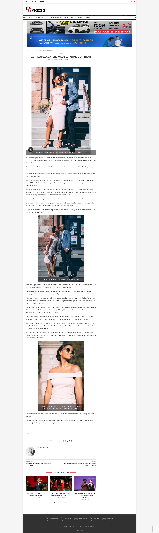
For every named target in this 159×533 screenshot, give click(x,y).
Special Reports (55, 17)
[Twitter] (126, 2)
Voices (65, 17)
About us (27, 1)
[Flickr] (132, 2)
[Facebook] (123, 2)
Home (24, 17)
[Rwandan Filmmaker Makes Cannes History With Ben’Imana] (85, 483)
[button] (28, 489)
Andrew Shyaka (58, 59)
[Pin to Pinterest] (69, 441)
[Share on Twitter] (67, 441)
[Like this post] (63, 441)
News (30, 17)
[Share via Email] (71, 441)
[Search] (135, 17)
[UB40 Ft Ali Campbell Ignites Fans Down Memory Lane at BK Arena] (37, 483)
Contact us (34, 1)
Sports (72, 17)
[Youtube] (135, 2)
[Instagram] (129, 2)
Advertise (42, 1)
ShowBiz (87, 17)
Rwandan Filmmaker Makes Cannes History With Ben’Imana (85, 495)
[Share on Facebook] (65, 441)
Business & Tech (41, 17)
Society (80, 17)
